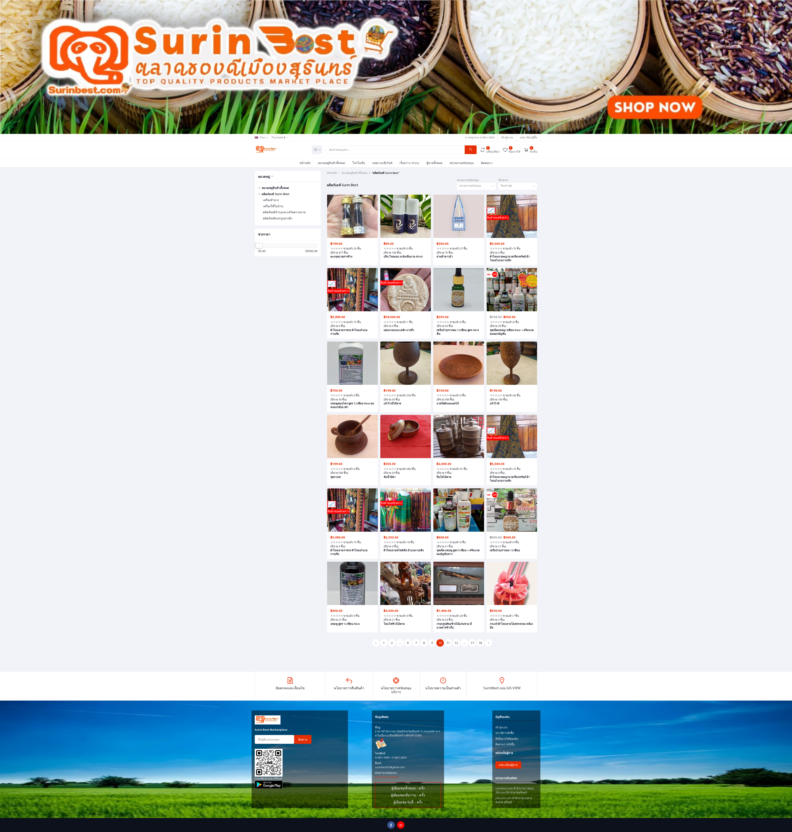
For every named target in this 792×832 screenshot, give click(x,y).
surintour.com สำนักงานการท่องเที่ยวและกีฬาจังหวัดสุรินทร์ (514, 790)
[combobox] (476, 186)
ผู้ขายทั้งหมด (434, 163)
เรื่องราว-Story (409, 163)
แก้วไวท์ (494, 403)
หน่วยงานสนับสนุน (462, 163)
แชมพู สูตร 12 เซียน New (345, 624)
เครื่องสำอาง (271, 200)
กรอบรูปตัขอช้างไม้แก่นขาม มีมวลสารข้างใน (454, 625)
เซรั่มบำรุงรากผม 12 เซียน (505, 550)
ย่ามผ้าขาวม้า (445, 256)
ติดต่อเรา (487, 163)
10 (440, 643)
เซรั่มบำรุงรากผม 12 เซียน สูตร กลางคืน (458, 332)
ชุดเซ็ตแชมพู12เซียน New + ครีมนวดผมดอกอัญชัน (512, 332)
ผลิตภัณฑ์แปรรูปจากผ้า (277, 218)
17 (472, 643)
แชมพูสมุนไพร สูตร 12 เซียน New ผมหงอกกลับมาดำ (352, 405)
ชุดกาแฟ (335, 477)
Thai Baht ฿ (278, 137)
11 (448, 643)
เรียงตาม (503, 180)
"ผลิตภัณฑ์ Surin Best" (386, 173)
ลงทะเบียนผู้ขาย (508, 765)
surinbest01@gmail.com (390, 767)
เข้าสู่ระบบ (507, 137)
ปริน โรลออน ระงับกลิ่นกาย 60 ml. (403, 256)
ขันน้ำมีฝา (390, 477)
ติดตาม (302, 739)
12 (456, 643)
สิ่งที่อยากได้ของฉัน (506, 739)
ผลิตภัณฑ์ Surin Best (275, 194)
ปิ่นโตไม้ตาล (444, 477)
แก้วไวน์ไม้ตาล (392, 403)
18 (480, 643)
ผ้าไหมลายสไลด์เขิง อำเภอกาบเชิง (404, 550)
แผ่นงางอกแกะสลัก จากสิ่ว (399, 330)
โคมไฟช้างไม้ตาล (394, 624)
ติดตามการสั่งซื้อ (505, 744)
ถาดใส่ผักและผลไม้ (448, 403)
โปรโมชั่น (358, 163)
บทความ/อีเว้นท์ (382, 163)
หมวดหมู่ (264, 176)
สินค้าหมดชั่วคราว (498, 217)
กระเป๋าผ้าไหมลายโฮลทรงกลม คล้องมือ (511, 625)
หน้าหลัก (305, 163)
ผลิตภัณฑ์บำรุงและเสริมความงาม (284, 212)
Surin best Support (386, 777)
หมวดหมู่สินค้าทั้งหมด (331, 163)
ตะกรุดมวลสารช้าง (341, 256)
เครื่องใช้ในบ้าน (273, 206)
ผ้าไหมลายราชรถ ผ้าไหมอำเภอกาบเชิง (349, 332)
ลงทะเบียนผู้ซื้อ (528, 137)
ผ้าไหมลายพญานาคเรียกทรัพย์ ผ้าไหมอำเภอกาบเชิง (510, 258)
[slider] (259, 245)
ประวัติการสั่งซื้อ (504, 733)
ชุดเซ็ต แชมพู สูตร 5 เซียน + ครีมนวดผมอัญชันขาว (458, 552)
